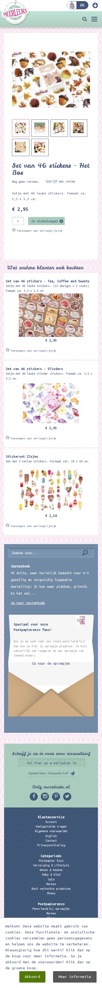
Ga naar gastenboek (28, 603)
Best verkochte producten (51, 888)
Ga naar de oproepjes (51, 663)
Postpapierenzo (51, 904)
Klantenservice (51, 817)
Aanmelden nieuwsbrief (49, 773)
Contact (51, 840)
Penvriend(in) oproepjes (51, 908)
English (51, 836)
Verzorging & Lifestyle (51, 865)
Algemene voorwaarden (51, 831)
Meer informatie (74, 977)
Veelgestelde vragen (51, 826)
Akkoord (32, 977)
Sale (51, 879)
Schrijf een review (60, 181)
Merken (51, 884)
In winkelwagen (44, 221)
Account (51, 821)
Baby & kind (51, 874)
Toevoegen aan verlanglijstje (40, 230)
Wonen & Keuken (51, 870)
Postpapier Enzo (51, 860)
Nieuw (51, 893)
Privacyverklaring (51, 845)
